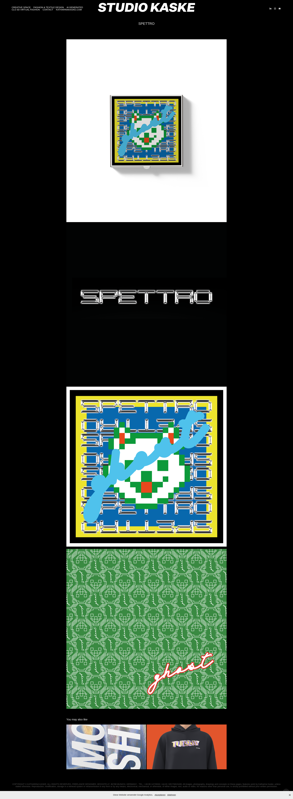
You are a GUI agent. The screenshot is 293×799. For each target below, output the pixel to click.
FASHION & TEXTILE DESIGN (48, 7)
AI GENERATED (75, 7)
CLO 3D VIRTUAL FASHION (26, 9)
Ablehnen (171, 795)
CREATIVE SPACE (21, 7)
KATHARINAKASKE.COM (69, 9)
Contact (48, 9)
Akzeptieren (160, 795)
